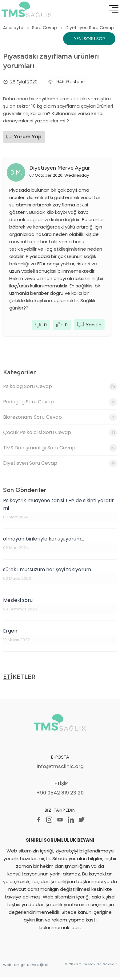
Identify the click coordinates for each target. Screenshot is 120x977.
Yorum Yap (28, 136)
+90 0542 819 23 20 (60, 793)
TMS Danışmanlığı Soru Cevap (59, 447)
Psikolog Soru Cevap (59, 386)
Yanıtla (94, 324)
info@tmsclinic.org (60, 767)
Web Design (14, 964)
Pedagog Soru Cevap (58, 401)
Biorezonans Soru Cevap (58, 417)
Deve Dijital (38, 964)
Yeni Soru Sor (89, 39)
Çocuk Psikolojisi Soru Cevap (59, 432)
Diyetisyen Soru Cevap (59, 463)
